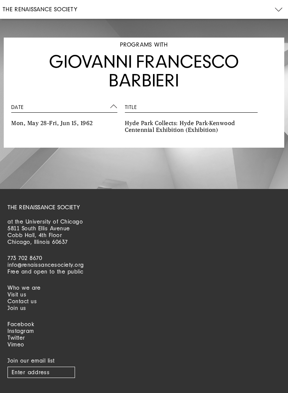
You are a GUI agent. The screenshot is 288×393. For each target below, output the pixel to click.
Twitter (16, 337)
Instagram (21, 330)
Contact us (22, 301)
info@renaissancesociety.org (46, 264)
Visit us (17, 294)
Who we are (24, 287)
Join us (17, 307)
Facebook (21, 324)
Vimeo (16, 344)
